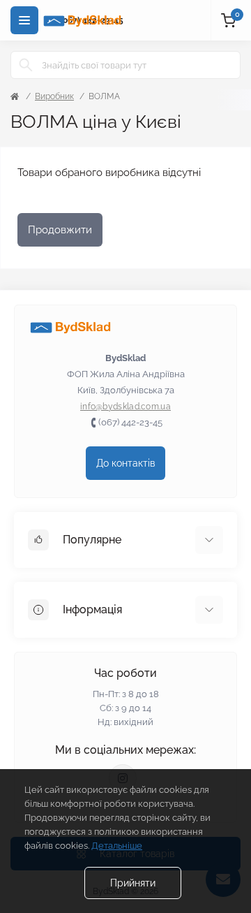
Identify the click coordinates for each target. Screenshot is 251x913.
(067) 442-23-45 (130, 422)
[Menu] (24, 20)
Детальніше (116, 845)
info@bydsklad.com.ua (125, 406)
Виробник (54, 96)
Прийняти (132, 883)
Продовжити (60, 230)
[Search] (25, 65)
